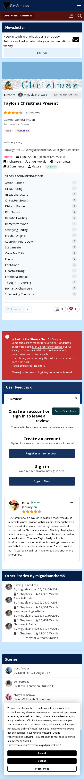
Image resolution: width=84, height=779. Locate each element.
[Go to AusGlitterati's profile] (8, 697)
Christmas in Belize (25, 624)
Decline (42, 761)
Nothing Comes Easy (26, 585)
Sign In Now (42, 481)
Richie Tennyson (29, 686)
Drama (25, 124)
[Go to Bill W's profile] (13, 505)
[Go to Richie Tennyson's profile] (8, 683)
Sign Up (42, 52)
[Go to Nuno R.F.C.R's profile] (8, 670)
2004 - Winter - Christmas (66, 94)
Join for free (27, 372)
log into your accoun (50, 372)
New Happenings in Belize (29, 611)
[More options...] (71, 502)
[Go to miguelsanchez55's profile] (20, 95)
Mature (36, 166)
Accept (42, 753)
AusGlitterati (26, 699)
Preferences (42, 768)
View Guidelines (65, 411)
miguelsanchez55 (35, 94)
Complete (51, 166)
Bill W (25, 502)
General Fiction (25, 119)
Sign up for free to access (47, 346)
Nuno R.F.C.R (26, 673)
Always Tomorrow (42, 697)
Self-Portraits (42, 683)
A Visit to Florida (23, 598)
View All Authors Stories (42, 638)
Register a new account (42, 453)
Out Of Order (42, 670)
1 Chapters (14, 161)
